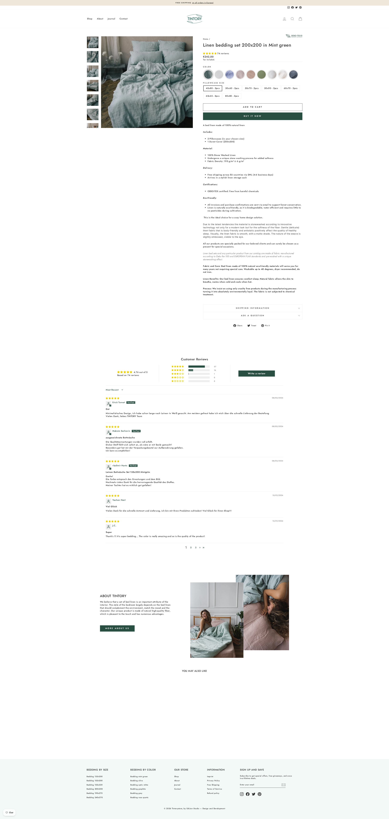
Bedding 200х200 (95, 789)
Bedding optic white (139, 784)
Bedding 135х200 (95, 776)
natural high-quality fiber (157, 610)
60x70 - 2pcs (291, 88)
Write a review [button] (256, 373)
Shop (89, 18)
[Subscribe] (284, 785)
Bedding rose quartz (139, 797)
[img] (112, 398)
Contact (124, 18)
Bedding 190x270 (95, 793)
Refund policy (213, 793)
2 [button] (191, 547)
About (100, 18)
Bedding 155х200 (95, 780)
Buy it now (253, 116)
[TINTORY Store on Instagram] (242, 794)
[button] (210, 53)
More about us (117, 628)
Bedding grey (136, 793)
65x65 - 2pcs (212, 95)
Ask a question (253, 315)
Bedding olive (136, 780)
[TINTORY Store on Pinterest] (259, 794)
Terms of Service (214, 789)
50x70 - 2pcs (251, 88)
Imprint (210, 776)
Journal (111, 18)
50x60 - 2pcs (232, 88)
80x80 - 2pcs (232, 95)
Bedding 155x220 (95, 784)
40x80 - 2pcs (213, 88)
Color (207, 67)
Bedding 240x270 (95, 797)
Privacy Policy (213, 780)
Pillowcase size (213, 83)
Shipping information (253, 308)
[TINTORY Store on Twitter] (253, 794)
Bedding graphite (138, 789)
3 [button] (195, 547)
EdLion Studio (193, 808)
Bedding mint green (139, 776)
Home (205, 39)
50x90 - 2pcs (271, 88)
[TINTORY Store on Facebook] (248, 794)
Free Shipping (213, 784)
